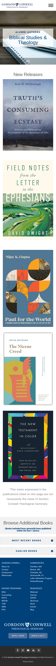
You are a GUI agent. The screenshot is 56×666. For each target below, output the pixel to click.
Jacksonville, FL (37, 575)
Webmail (34, 592)
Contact (5, 569)
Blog (32, 610)
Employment (7, 572)
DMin (4, 607)
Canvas (33, 595)
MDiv (4, 592)
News (32, 604)
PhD (3, 610)
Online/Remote (36, 581)
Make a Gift (38, 636)
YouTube (28, 650)
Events (33, 607)
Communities (37, 563)
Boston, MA (35, 569)
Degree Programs (11, 588)
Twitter (39, 650)
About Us (6, 566)
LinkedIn (33, 650)
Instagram (23, 650)
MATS (4, 598)
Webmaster (7, 575)
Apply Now (18, 636)
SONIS (33, 598)
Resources (36, 588)
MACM (4, 601)
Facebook (17, 650)
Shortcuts (34, 601)
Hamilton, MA (36, 566)
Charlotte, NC (36, 572)
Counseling (6, 595)
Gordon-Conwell (11, 563)
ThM (4, 604)
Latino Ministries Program (41, 578)
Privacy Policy (28, 662)
